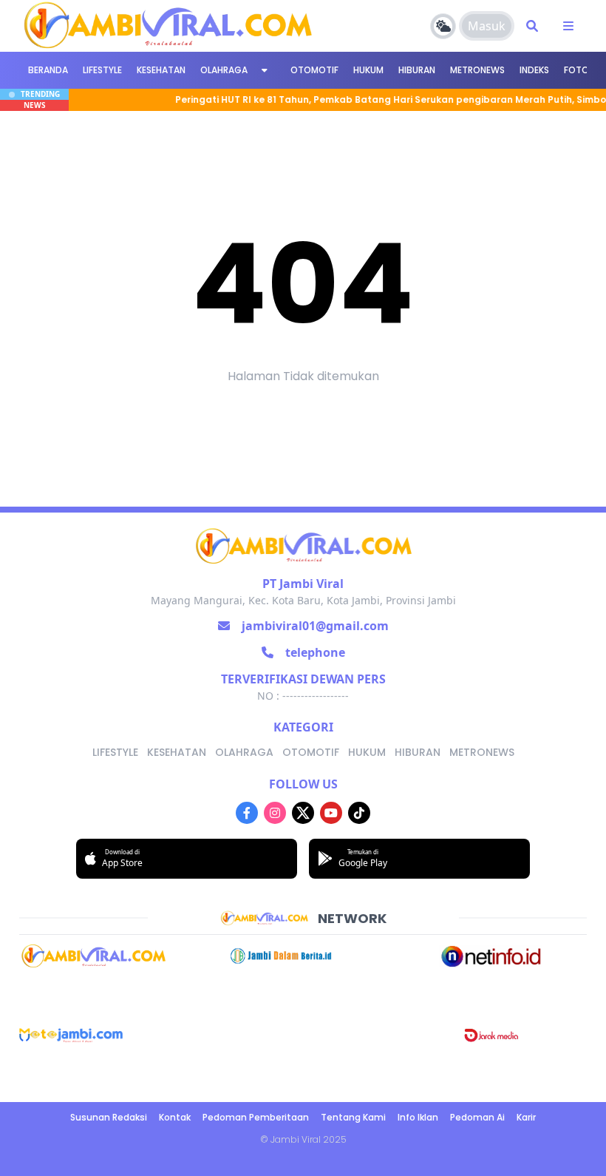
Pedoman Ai (477, 1117)
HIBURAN (416, 70)
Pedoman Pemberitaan (255, 1117)
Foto (576, 70)
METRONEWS (477, 70)
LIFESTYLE (102, 70)
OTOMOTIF (314, 70)
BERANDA (48, 70)
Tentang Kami (353, 1117)
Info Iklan (418, 1117)
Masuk (486, 26)
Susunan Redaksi (108, 1117)
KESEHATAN (161, 70)
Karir (526, 1117)
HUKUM (368, 70)
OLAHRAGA (224, 70)
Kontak (175, 1117)
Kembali (303, 423)
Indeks (534, 70)
